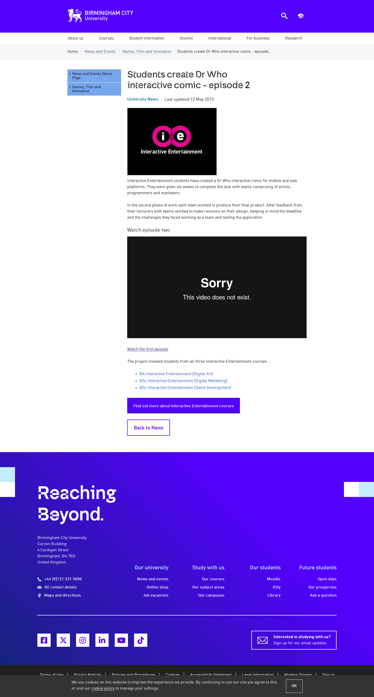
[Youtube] (121, 640)
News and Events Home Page (92, 76)
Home (72, 52)
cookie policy (103, 689)
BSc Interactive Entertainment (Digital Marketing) (183, 381)
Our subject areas (208, 587)
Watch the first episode (147, 349)
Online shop (157, 587)
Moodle (274, 579)
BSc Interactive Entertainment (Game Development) (185, 388)
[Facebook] (44, 640)
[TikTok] (140, 640)
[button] (75, 38)
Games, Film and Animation (146, 52)
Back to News (148, 428)
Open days (327, 579)
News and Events (100, 52)
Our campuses (211, 596)
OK (294, 686)
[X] (63, 640)
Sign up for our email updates (302, 640)
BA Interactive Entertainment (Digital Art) (176, 374)
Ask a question (323, 596)
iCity (277, 587)
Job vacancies (155, 596)
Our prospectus (322, 587)
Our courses (213, 579)
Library (274, 596)
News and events (152, 579)
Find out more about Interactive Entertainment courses (183, 406)
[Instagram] (82, 640)
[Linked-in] (102, 640)
